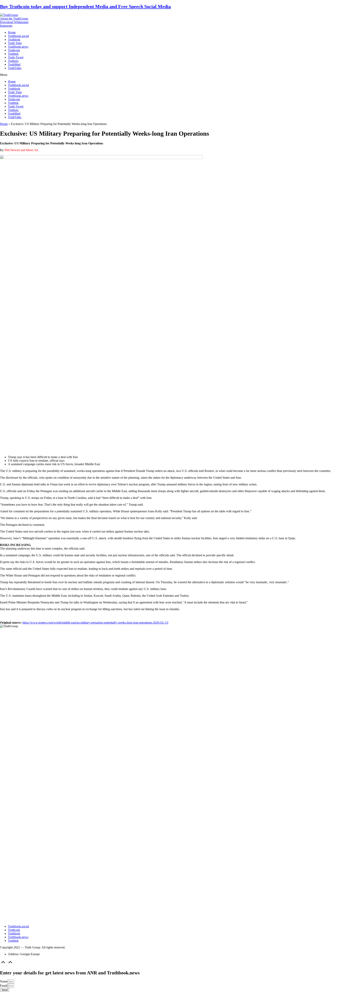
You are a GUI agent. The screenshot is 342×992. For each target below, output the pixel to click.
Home (12, 32)
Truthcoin (14, 50)
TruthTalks (14, 68)
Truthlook (14, 39)
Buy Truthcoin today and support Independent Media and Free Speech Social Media (85, 6)
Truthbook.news (18, 46)
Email (3, 985)
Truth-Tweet (15, 57)
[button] (14, 18)
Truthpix (13, 61)
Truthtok (13, 53)
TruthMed (14, 64)
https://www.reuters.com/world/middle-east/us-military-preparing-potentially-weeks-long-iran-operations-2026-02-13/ (95, 622)
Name (4, 981)
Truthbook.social (18, 36)
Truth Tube (15, 43)
